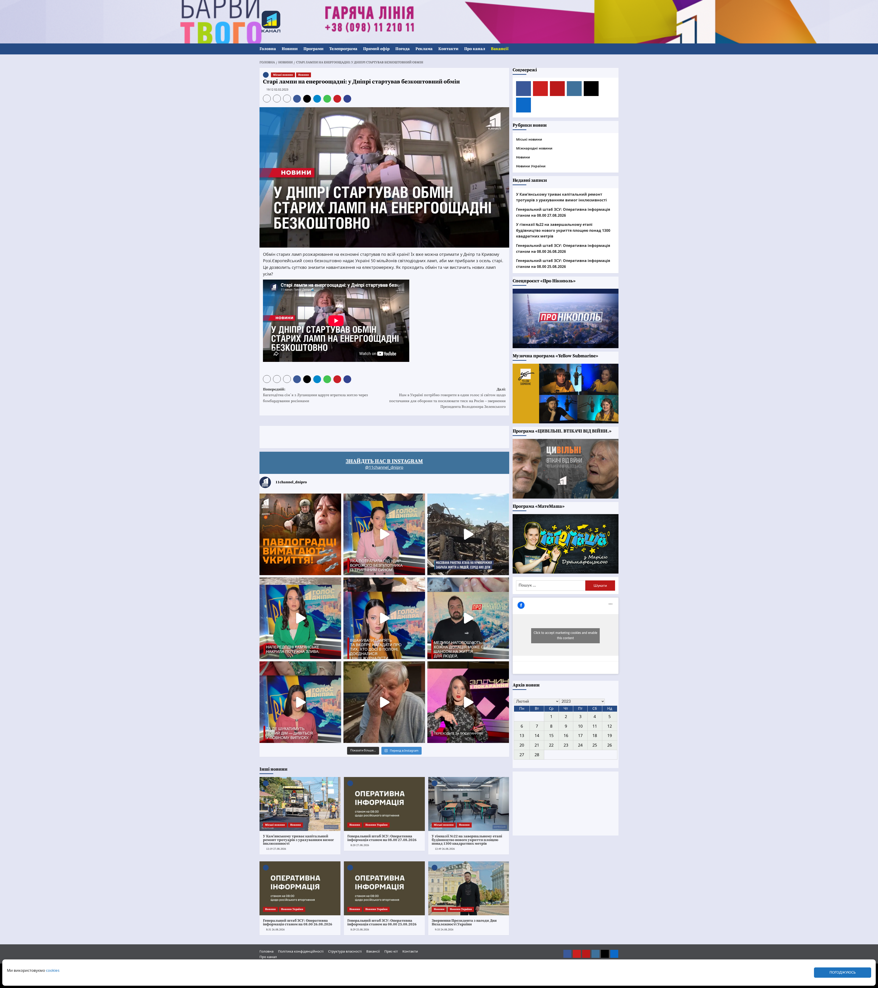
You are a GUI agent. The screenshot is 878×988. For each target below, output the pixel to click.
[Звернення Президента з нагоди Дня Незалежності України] (468, 888)
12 (609, 726)
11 (594, 726)
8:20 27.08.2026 (360, 845)
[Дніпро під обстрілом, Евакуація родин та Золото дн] (300, 702)
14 (537, 735)
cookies (52, 970)
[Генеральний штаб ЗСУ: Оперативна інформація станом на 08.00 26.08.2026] (300, 888)
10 (580, 726)
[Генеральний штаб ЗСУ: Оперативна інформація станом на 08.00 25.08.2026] (384, 888)
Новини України (376, 825)
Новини (290, 48)
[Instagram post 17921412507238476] (468, 534)
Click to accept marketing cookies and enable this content (565, 635)
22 (551, 745)
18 (594, 735)
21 (537, 745)
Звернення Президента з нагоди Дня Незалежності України (464, 922)
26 (609, 745)
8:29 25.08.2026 (360, 929)
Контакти (448, 48)
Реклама (424, 48)
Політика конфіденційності (301, 951)
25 (594, 745)
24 (580, 745)
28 (537, 754)
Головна (268, 48)
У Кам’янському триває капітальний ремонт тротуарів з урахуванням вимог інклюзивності (298, 840)
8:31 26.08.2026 (275, 929)
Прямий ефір (376, 48)
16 (566, 735)
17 (580, 735)
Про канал (474, 48)
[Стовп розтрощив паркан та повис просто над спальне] (384, 618)
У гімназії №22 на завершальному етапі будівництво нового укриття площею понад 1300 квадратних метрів (467, 840)
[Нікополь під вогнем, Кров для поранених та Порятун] (468, 618)
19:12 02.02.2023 (277, 89)
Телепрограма (343, 48)
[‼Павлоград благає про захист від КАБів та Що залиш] (300, 534)
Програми (313, 48)
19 (609, 735)
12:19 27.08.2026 (276, 849)
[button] (615, 49)
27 (521, 754)
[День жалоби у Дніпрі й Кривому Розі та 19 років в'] (384, 534)
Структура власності (345, 951)
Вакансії (500, 48)
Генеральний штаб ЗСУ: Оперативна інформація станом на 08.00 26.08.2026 (297, 922)
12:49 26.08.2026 (445, 849)
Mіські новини (283, 75)
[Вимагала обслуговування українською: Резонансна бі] (468, 702)
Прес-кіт (391, 951)
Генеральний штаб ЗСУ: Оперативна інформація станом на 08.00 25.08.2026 (382, 922)
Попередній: (315, 395)
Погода (402, 48)
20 (521, 745)
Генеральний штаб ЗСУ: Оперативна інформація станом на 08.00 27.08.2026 (382, 838)
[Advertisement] (343, 436)
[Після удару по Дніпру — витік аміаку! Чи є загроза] (384, 702)
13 (521, 735)
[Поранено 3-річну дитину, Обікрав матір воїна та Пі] (300, 618)
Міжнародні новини (534, 148)
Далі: (447, 398)
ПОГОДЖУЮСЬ (843, 972)
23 (566, 745)
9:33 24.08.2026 (444, 929)
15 (551, 735)
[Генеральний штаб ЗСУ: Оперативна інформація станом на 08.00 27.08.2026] (384, 804)
